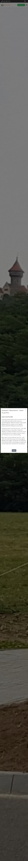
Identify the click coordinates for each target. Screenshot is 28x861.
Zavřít (14, 450)
